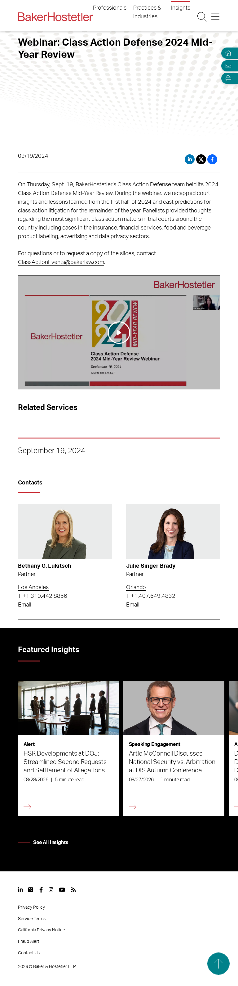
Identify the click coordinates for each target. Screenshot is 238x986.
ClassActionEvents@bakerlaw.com (61, 262)
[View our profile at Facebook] (41, 890)
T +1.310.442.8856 (42, 596)
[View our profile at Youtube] (62, 890)
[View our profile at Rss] (73, 890)
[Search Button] (202, 16)
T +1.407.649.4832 (150, 596)
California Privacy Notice (41, 930)
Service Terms (32, 919)
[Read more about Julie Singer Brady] (173, 531)
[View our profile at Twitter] (31, 890)
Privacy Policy (31, 907)
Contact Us (29, 953)
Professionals (109, 8)
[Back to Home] (55, 16)
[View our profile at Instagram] (51, 890)
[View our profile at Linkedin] (20, 890)
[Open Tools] (226, 78)
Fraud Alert (28, 941)
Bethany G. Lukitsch (44, 566)
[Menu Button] (215, 16)
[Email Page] (226, 66)
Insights (180, 8)
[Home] (226, 53)
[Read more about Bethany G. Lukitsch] (65, 531)
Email (24, 605)
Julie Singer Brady (150, 566)
